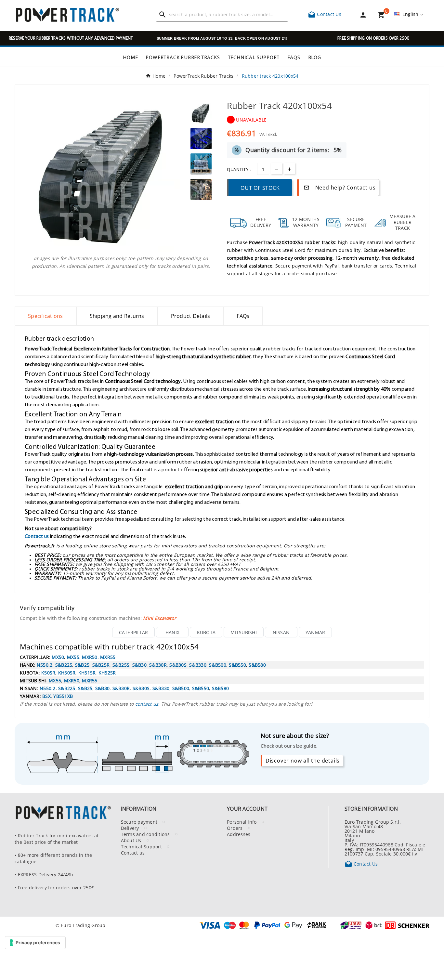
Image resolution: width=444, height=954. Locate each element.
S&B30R (158, 664)
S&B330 (197, 664)
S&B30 (139, 664)
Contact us (37, 536)
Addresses (238, 834)
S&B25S (121, 664)
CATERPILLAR (133, 632)
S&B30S (178, 664)
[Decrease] (276, 168)
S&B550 (237, 664)
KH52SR (107, 672)
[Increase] (289, 168)
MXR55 (107, 657)
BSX (46, 696)
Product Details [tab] (190, 316)
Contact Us (324, 14)
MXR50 (89, 657)
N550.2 (45, 664)
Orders (235, 828)
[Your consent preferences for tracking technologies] (35, 942)
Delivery (130, 828)
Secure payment (139, 821)
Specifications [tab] (45, 316)
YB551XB (63, 696)
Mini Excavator (159, 618)
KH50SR (67, 672)
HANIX (172, 632)
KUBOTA (206, 632)
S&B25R (101, 664)
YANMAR (315, 632)
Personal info (241, 821)
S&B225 (63, 664)
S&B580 (257, 664)
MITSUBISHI (243, 632)
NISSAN (281, 632)
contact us (147, 703)
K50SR (48, 672)
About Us (131, 840)
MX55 (73, 657)
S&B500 (217, 664)
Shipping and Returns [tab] (117, 316)
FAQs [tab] (243, 316)
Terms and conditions (145, 834)
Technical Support (141, 846)
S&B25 (82, 664)
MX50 (58, 657)
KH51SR (87, 672)
